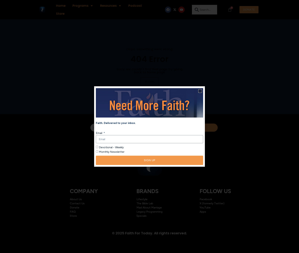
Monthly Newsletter (111, 151)
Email (99, 133)
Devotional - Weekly (111, 147)
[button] (200, 91)
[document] (149, 126)
